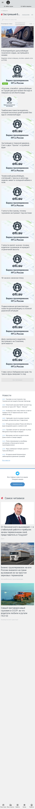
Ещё (31, 23)
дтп (32, 14)
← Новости (4, 10)
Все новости (6, 460)
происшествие (25, 14)
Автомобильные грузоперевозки (20, 23)
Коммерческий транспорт (9, 620)
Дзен (2, 538)
